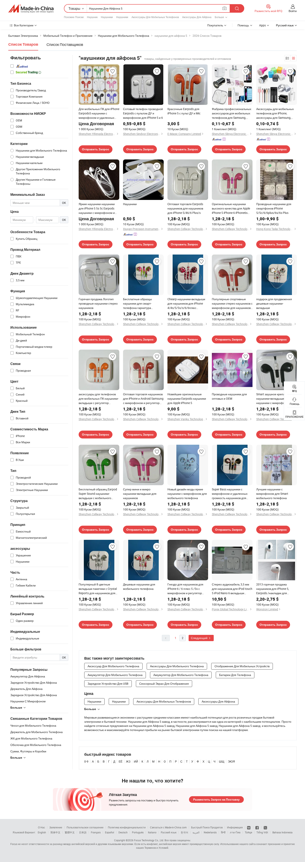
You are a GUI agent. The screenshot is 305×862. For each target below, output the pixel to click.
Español (109, 832)
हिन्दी (223, 832)
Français (96, 832)
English (42, 832)
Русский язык (168, 832)
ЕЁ (120, 761)
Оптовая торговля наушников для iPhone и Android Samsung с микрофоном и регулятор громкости (143, 398)
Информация (235, 827)
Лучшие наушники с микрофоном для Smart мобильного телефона (272, 493)
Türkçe (248, 832)
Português (138, 832)
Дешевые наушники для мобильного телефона (139, 586)
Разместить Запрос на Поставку (216, 799)
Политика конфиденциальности (127, 827)
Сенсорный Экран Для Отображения (164, 684)
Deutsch (123, 832)
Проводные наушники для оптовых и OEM (229, 396)
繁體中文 (70, 832)
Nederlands (210, 832)
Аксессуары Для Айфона (196, 17)
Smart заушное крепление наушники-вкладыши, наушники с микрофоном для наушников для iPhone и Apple (276, 398)
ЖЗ (128, 761)
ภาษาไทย (235, 832)
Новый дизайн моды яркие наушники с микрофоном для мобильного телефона (187, 493)
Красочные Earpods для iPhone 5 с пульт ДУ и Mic (183, 111)
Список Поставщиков (64, 44)
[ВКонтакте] (249, 827)
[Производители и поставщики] (31, 8)
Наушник (92, 17)
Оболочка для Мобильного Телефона (35, 745)
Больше (90, 709)
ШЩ (221, 761)
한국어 (184, 832)
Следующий (199, 638)
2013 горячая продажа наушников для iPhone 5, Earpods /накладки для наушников (272, 588)
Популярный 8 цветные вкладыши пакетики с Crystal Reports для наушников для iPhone (98, 588)
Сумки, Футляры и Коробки (28, 751)
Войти (293, 11)
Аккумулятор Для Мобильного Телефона (115, 675)
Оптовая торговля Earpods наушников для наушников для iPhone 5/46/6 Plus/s (185, 208)
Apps (262, 25)
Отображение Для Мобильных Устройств (242, 666)
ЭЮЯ (231, 761)
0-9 (86, 761)
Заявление (55, 827)
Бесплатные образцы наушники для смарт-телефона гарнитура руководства (137, 303)
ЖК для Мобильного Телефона (31, 738)
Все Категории (23, 25)
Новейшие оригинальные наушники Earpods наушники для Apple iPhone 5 (186, 398)
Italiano (152, 832)
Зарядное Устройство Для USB (108, 684)
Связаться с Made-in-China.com (168, 827)
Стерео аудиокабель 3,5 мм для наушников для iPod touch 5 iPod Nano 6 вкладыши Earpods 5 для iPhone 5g (232, 588)
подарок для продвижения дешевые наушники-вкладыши (274, 303)
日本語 (83, 832)
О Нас (41, 827)
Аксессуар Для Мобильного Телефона (113, 666)
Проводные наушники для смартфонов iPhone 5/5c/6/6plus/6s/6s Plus (273, 208)
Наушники (107, 17)
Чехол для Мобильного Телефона (33, 725)
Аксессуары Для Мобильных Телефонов (155, 17)
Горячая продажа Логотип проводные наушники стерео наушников (98, 303)
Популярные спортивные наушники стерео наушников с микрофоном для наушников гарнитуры (232, 303)
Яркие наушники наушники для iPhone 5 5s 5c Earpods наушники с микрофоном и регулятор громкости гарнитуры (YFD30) (97, 208)
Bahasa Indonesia (282, 832)
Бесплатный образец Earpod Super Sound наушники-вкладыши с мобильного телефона (98, 493)
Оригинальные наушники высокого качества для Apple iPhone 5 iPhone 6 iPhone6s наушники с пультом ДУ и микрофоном (231, 208)
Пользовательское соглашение (85, 827)
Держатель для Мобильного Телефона (36, 732)
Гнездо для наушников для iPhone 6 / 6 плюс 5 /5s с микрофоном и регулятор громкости (185, 588)
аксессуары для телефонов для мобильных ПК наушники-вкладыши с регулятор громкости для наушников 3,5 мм (99, 398)
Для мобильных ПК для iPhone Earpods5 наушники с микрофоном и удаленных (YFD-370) (99, 113)
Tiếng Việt (262, 832)
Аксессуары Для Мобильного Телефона (177, 666)
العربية (196, 832)
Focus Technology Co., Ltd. (149, 840)
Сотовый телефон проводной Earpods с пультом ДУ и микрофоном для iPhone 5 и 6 (143, 113)
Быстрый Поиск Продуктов (207, 827)
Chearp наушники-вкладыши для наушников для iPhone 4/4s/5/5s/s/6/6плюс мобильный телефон (186, 303)
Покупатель (215, 25)
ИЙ (136, 761)
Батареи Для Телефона (235, 675)
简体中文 (55, 832)
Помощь (243, 25)
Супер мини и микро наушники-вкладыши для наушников (139, 493)
